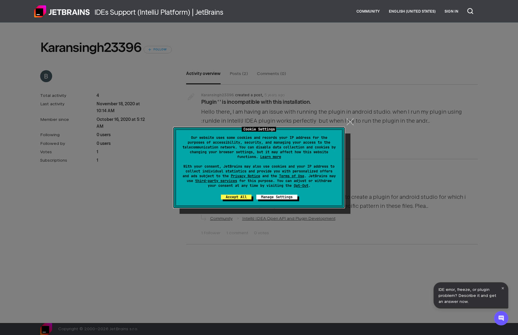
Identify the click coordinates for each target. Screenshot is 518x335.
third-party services (216, 180)
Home (62, 11)
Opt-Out (301, 185)
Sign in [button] (451, 11)
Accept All (236, 197)
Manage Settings (277, 197)
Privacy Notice (245, 176)
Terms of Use (291, 176)
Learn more (270, 156)
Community (368, 11)
